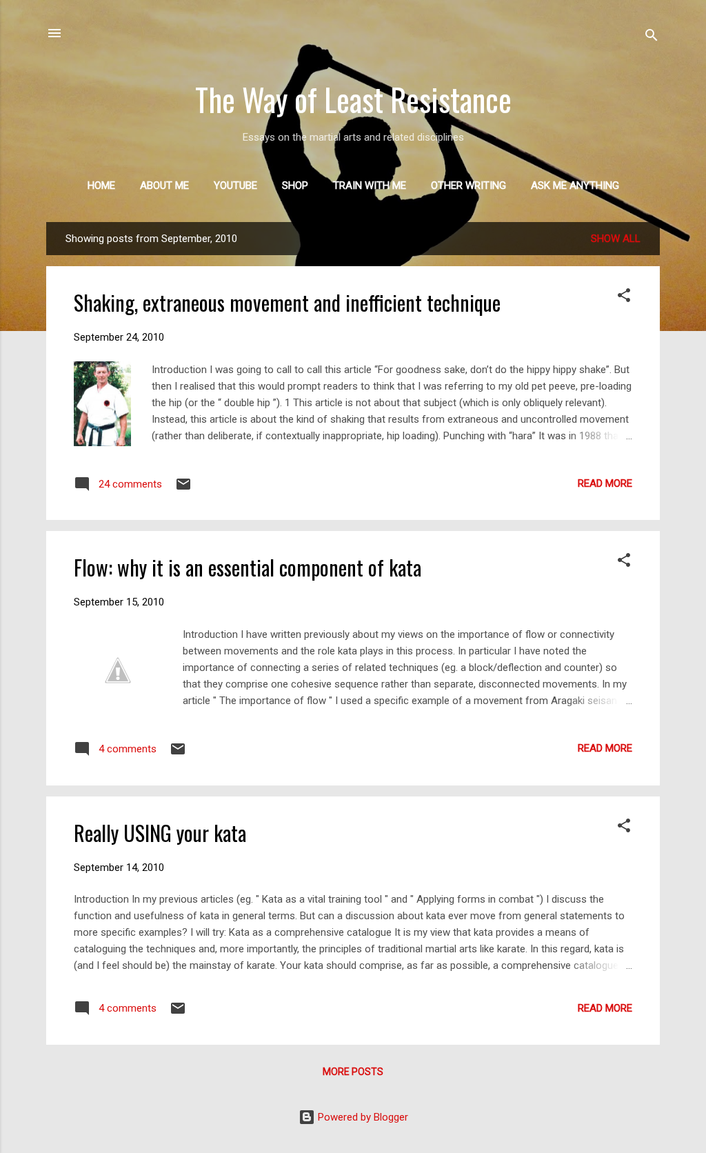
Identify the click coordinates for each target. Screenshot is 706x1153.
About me (164, 185)
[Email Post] (183, 489)
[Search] (651, 38)
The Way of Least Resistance (353, 99)
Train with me (369, 185)
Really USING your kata (160, 832)
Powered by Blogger (361, 1117)
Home (101, 185)
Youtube (235, 185)
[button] (624, 297)
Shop (295, 185)
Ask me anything (575, 185)
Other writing (468, 185)
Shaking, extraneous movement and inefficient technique (287, 302)
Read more (605, 483)
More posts (353, 1071)
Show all (616, 238)
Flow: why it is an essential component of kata (247, 567)
